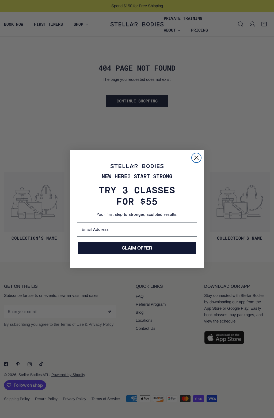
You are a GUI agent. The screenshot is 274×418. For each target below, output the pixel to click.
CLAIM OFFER (137, 248)
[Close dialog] (196, 158)
